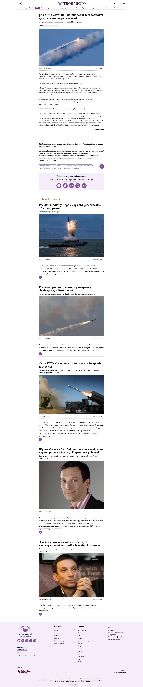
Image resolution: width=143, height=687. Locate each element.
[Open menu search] (119, 3)
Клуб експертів (59, 643)
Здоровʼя (85, 8)
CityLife (31, 8)
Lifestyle (92, 8)
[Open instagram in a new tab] (77, 185)
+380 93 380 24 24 (22, 650)
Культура (100, 8)
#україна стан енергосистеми (66, 165)
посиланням (94, 125)
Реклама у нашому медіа (115, 632)
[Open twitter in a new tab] (84, 185)
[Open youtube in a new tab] (71, 185)
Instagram (46, 146)
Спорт (78, 8)
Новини (56, 630)
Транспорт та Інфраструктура (58, 8)
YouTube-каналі (52, 160)
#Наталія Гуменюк (45, 168)
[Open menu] (124, 3)
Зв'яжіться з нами (114, 639)
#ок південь (67, 168)
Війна (37, 8)
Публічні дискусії (59, 641)
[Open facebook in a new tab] (58, 185)
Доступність (112, 635)
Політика (121, 8)
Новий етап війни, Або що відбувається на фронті (70, 109)
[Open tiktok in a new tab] (65, 185)
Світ (115, 8)
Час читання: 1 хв (51, 26)
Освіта (72, 8)
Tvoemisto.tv (61, 122)
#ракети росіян (56, 168)
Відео (56, 635)
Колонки (57, 638)
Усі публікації (23, 8)
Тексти (56, 633)
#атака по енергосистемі (84, 165)
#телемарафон (77, 168)
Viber (55, 146)
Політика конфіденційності (117, 637)
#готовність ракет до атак (47, 165)
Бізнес (43, 8)
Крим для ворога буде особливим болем (67, 83)
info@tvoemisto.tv (22, 653)
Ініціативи (108, 8)
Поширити (99, 68)
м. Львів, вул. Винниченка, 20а (26, 656)
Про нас (110, 630)
